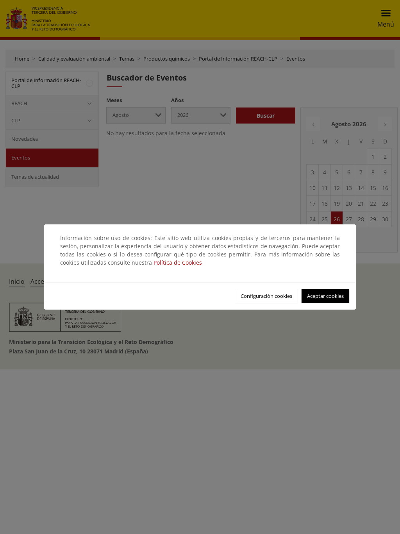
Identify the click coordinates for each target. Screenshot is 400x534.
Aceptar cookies (325, 295)
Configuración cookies (266, 295)
